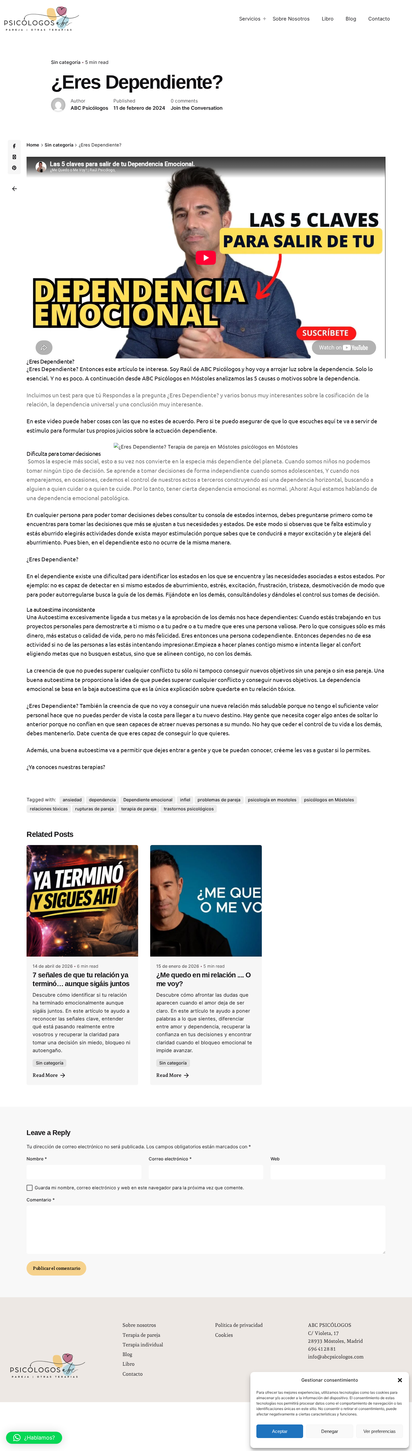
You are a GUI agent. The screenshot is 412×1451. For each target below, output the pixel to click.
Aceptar (279, 1431)
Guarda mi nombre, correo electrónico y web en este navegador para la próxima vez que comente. (139, 1188)
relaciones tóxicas (49, 808)
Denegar (329, 1431)
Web (275, 1158)
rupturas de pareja (94, 808)
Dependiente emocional (148, 799)
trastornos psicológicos (189, 808)
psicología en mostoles (272, 799)
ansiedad (72, 799)
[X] (14, 157)
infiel (185, 799)
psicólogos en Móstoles (329, 799)
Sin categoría (66, 62)
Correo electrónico (170, 1158)
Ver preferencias (379, 1431)
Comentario (41, 1199)
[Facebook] (14, 146)
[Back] (14, 188)
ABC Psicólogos (162, 378)
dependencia (102, 799)
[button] (400, 1380)
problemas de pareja (219, 799)
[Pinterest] (14, 167)
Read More (45, 1075)
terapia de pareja (138, 808)
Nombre (37, 1158)
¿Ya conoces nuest (50, 766)
